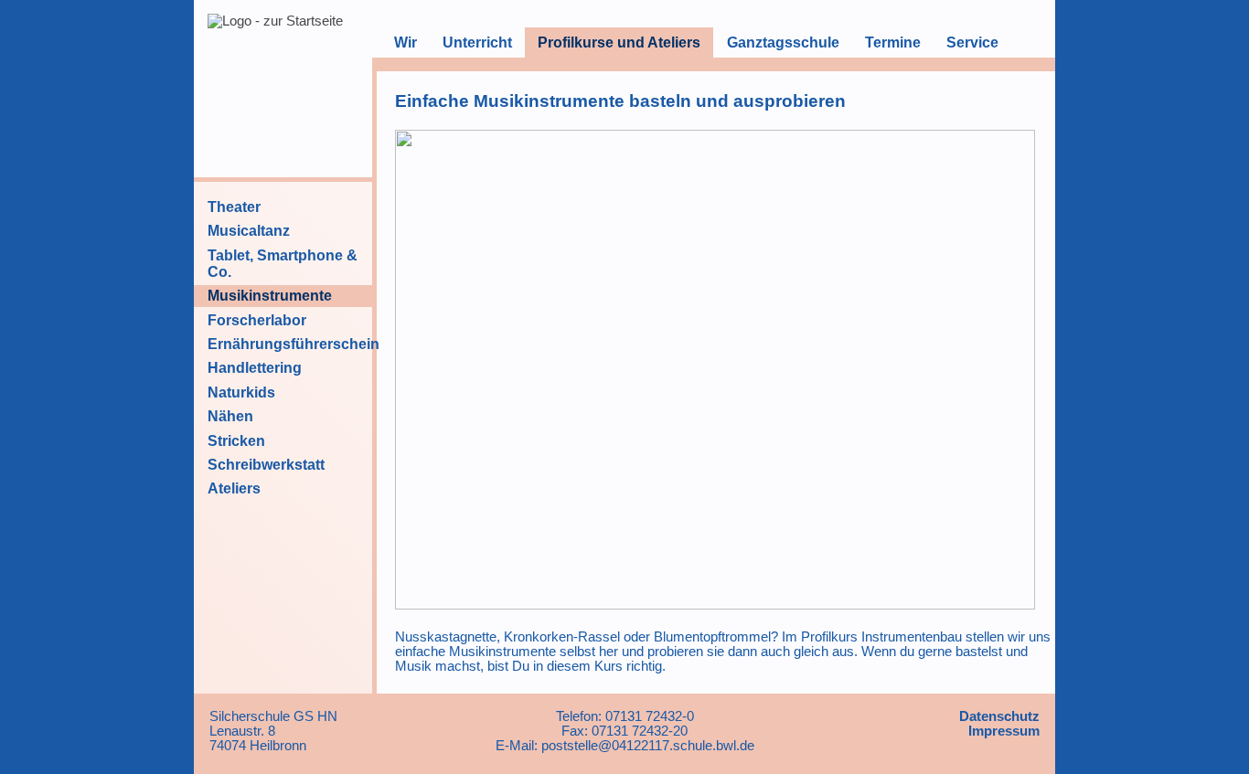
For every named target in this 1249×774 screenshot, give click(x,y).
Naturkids (241, 392)
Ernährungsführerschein (293, 344)
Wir (405, 42)
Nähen (230, 416)
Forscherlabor (257, 320)
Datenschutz (999, 716)
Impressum (1004, 731)
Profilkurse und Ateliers (619, 42)
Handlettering (255, 368)
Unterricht (477, 42)
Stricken (236, 441)
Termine (893, 42)
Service (972, 42)
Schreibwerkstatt (266, 464)
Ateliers (234, 488)
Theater (234, 207)
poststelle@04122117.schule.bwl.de (647, 745)
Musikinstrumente (270, 295)
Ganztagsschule (783, 42)
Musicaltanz (249, 231)
